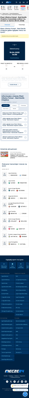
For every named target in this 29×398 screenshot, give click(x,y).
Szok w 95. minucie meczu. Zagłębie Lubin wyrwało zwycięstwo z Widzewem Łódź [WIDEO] (19, 156)
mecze (8, 2)
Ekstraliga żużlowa (6, 342)
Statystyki (7, 24)
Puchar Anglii (19, 304)
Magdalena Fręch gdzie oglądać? (8, 338)
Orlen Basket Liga (6, 355)
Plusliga (4, 348)
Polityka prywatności (15, 377)
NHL (17, 335)
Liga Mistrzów (5, 276)
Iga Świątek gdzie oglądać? (8, 321)
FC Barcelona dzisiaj (6, 307)
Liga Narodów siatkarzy (21, 324)
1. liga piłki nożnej (6, 297)
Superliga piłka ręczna (7, 359)
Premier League (20, 283)
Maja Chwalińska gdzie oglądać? (8, 324)
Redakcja (11, 375)
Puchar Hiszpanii (20, 300)
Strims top (18, 348)
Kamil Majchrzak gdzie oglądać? (8, 331)
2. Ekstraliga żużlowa (7, 345)
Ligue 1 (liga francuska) (21, 293)
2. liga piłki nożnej (6, 300)
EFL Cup (18, 307)
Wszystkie (5, 105)
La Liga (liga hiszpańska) (22, 279)
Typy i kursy (5, 108)
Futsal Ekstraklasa (14, 58)
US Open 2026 (19, 328)
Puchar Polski (5, 293)
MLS (17, 276)
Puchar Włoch (19, 314)
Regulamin (22, 375)
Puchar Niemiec (20, 311)
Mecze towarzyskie (20, 321)
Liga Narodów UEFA (6, 286)
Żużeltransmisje (20, 267)
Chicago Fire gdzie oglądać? (8, 311)
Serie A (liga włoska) (21, 290)
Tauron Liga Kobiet (6, 352)
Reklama (17, 375)
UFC (17, 338)
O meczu (14, 105)
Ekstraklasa (4, 290)
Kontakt (5, 375)
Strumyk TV (18, 352)
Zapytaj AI (25, 394)
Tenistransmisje (12, 267)
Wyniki (14, 108)
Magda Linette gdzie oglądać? (8, 335)
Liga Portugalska (20, 297)
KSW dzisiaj (19, 342)
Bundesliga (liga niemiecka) (22, 286)
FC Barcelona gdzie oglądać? (8, 304)
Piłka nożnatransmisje (4, 267)
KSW (17, 345)
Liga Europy (4, 283)
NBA (17, 331)
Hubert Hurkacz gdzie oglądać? (8, 328)
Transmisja (22, 24)
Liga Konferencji (6, 279)
